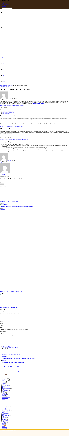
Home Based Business (6, 405)
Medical (3, 399)
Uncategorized (4, 378)
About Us (3, 3)
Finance (3, 57)
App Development (5, 403)
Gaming (3, 389)
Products (3, 392)
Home (3, 2)
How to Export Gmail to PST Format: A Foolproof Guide (11, 291)
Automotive (4, 393)
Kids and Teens (4, 408)
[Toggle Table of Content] (1, 109)
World (3, 425)
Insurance (3, 414)
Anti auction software (6, 113)
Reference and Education (6, 410)
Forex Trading (4, 427)
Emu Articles (10, 98)
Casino (3, 426)
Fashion (3, 383)
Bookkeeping (4, 428)
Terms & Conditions (5, 4)
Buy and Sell (4, 394)
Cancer (3, 424)
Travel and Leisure (5, 385)
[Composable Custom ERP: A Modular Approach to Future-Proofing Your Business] (4, 204)
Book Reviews (4, 417)
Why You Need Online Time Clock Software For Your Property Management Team (14, 139)
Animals (3, 412)
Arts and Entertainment (6, 388)
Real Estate (4, 396)
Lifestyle (3, 382)
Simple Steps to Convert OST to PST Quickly (9, 201)
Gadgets (3, 395)
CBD (3, 421)
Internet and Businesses (6, 397)
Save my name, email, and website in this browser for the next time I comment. (14, 329)
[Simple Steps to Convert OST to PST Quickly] (10, 199)
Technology (4, 51)
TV (2, 418)
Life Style (3, 407)
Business (3, 45)
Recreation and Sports (6, 415)
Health (3, 63)
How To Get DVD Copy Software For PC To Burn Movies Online (11, 126)
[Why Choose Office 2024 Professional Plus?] (10, 305)
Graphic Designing (5, 409)
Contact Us (4, 6)
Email (1, 325)
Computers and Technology (7, 85)
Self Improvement (5, 413)
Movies (3, 423)
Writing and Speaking (6, 406)
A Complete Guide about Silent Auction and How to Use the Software (12, 105)
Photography (4, 422)
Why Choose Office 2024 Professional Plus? (9, 307)
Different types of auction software (8, 112)
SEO (3, 387)
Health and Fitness (5, 375)
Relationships (4, 419)
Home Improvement (5, 379)
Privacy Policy (4, 5)
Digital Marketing (5, 380)
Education (4, 381)
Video (3, 416)
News (3, 69)
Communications (5, 404)
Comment (2, 321)
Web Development (5, 390)
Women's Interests (5, 411)
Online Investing (5, 420)
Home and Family (5, 398)
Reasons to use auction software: (8, 111)
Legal (3, 402)
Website (1, 327)
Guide (3, 384)
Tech (3, 391)
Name (1, 323)
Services (3, 377)
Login (3, 75)
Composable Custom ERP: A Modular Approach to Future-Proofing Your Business (16, 206)
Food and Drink (5, 400)
